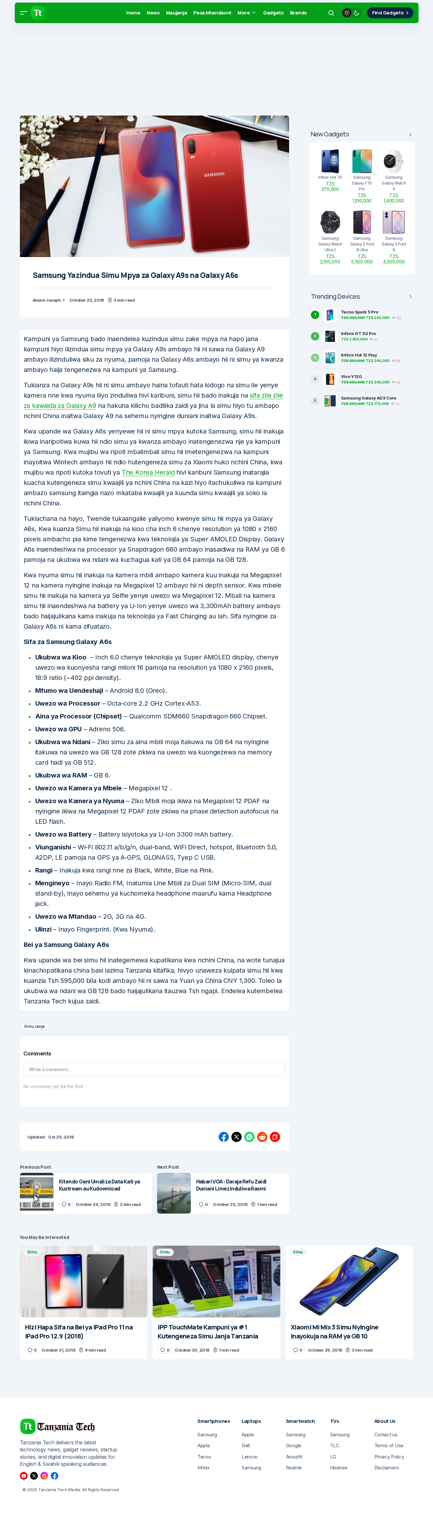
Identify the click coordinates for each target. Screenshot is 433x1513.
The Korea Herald (148, 472)
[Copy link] (275, 1136)
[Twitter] (34, 1476)
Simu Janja (34, 1026)
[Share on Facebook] (223, 1136)
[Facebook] (54, 1476)
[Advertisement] (192, 71)
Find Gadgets (388, 12)
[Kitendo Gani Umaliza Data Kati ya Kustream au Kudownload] (37, 1193)
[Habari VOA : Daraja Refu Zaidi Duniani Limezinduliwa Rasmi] (174, 1193)
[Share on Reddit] (262, 1136)
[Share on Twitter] (236, 1136)
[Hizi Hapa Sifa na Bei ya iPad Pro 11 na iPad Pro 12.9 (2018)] (84, 1281)
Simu (32, 1252)
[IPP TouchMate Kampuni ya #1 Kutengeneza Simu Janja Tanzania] (216, 1281)
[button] (23, 13)
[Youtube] (24, 1476)
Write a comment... (50, 1069)
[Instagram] (44, 1476)
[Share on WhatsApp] (249, 1136)
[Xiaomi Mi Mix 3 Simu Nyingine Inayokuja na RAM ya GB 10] (349, 1281)
